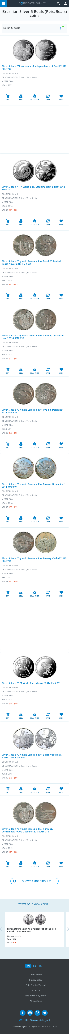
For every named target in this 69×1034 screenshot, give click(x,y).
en (28, 965)
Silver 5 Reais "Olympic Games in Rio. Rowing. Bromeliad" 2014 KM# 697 (33, 485)
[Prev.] (4, 929)
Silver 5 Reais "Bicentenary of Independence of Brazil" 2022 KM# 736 (34, 67)
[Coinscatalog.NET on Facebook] (23, 1013)
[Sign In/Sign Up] (65, 3)
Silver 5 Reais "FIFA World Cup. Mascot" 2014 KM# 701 (31, 683)
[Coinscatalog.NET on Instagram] (30, 1013)
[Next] (65, 929)
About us (35, 990)
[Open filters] (61, 28)
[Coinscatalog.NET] (31, 3)
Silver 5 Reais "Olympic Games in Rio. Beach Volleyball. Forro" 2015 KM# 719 (32, 756)
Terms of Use (36, 974)
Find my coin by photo (36, 995)
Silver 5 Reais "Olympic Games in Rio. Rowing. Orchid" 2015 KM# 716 (34, 559)
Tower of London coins (33, 904)
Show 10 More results (36, 881)
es (34, 965)
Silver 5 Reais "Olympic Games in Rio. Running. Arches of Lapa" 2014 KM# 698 (33, 337)
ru (40, 965)
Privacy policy (35, 979)
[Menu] (3, 3)
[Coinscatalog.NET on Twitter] (45, 1013)
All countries (36, 1000)
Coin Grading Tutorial (36, 985)
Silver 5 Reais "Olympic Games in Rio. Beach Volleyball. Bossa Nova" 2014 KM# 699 (32, 262)
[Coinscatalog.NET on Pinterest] (37, 1013)
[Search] (58, 3)
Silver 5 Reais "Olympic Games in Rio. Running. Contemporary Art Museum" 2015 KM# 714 (27, 830)
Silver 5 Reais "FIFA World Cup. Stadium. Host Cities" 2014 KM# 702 (33, 188)
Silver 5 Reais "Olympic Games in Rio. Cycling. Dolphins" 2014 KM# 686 (32, 411)
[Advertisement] (34, 129)
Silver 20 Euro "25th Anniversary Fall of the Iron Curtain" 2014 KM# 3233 (31, 930)
